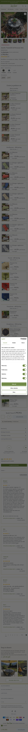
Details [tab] (14, 342)
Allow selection (14, 388)
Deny (14, 392)
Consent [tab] (5, 342)
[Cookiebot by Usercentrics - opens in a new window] (20, 339)
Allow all (14, 384)
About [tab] (22, 342)
